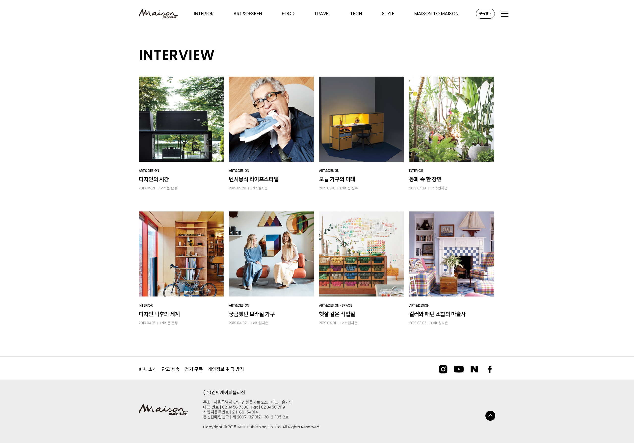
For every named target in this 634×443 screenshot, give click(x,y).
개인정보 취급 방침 (226, 369)
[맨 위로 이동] (490, 416)
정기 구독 (194, 369)
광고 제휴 (171, 369)
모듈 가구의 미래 (337, 179)
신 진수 (352, 188)
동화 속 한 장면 (425, 179)
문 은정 (172, 188)
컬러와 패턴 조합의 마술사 (437, 314)
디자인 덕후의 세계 (159, 314)
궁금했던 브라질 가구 (252, 314)
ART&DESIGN (149, 170)
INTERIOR (416, 170)
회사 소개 (148, 369)
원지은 (263, 188)
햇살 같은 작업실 (337, 314)
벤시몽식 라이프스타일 (253, 179)
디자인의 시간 (154, 179)
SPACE (347, 305)
